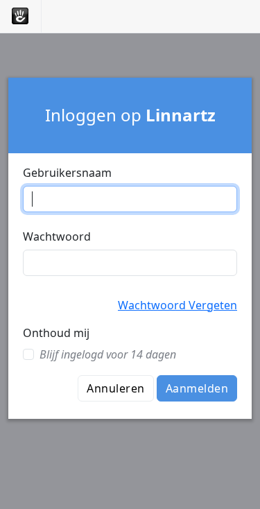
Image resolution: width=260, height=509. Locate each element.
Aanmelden (197, 388)
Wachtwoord (57, 236)
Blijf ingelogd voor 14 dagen (108, 354)
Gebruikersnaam (67, 172)
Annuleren (115, 388)
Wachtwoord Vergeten (177, 305)
